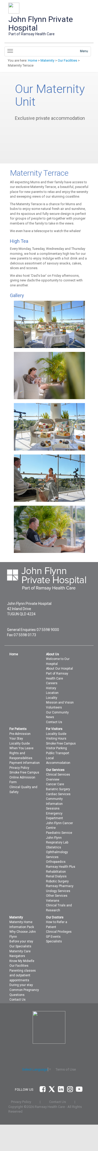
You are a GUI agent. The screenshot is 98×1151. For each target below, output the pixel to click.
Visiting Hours (56, 738)
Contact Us (54, 722)
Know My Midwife (21, 961)
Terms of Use (66, 1069)
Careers (51, 683)
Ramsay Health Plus (60, 867)
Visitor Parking (56, 748)
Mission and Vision (60, 702)
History (51, 688)
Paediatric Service (59, 833)
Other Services (56, 896)
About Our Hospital (59, 668)
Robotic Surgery (57, 881)
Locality (51, 698)
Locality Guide (19, 743)
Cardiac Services (58, 794)
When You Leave (21, 748)
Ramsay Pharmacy (59, 886)
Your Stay (16, 738)
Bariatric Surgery (58, 789)
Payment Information (24, 763)
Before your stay (21, 941)
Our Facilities (67, 60)
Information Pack (21, 927)
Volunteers (54, 707)
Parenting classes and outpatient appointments (22, 975)
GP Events (53, 936)
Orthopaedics (56, 862)
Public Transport (57, 753)
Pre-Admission (20, 734)
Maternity (47, 60)
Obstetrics (53, 847)
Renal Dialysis (56, 876)
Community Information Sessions (54, 803)
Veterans (52, 900)
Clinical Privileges (59, 932)
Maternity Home (20, 922)
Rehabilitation (56, 871)
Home (32, 60)
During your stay (21, 985)
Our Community (57, 712)
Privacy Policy (19, 768)
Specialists (54, 941)
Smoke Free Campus (24, 772)
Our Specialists (20, 946)
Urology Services (58, 891)
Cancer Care (55, 784)
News (50, 717)
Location (52, 693)
